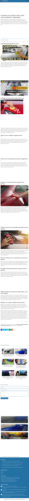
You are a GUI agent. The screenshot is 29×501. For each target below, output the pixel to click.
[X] (6, 330)
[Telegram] (10, 330)
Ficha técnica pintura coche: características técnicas (8, 481)
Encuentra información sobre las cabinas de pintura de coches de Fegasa (12, 462)
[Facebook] (1, 330)
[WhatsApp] (8, 330)
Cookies (2, 472)
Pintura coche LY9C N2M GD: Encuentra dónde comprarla (10, 465)
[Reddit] (12, 330)
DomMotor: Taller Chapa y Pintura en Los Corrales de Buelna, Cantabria (14, 494)
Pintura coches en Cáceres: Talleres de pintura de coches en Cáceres (10, 478)
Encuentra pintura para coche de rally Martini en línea (8, 479)
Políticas (2, 471)
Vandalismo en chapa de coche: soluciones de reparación (9, 480)
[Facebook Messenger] (3, 330)
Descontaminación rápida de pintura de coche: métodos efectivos (10, 477)
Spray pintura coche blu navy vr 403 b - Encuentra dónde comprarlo (11, 464)
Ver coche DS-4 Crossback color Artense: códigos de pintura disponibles (12, 467)
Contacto (2, 473)
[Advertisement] (14, 8)
